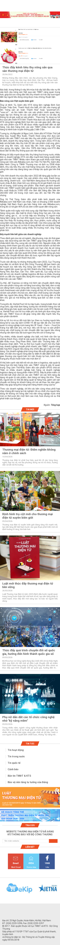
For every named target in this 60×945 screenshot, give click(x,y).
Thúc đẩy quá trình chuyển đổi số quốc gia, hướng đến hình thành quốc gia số (28, 652)
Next (58, 890)
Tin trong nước (16, 756)
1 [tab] (30, 15)
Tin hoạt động (16, 750)
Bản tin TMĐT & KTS (19, 775)
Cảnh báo (13, 769)
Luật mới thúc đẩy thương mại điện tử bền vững (27, 585)
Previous (1, 890)
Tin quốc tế (14, 762)
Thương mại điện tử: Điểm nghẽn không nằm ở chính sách (29, 451)
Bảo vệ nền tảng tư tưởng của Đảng (28, 782)
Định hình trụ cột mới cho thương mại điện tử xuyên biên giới (27, 515)
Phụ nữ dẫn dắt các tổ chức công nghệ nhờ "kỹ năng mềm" (28, 718)
